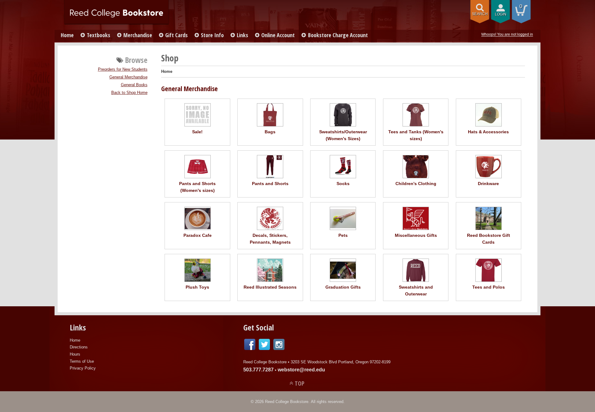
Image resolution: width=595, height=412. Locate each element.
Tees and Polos (488, 287)
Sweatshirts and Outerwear (416, 290)
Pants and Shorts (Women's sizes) (197, 187)
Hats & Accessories (488, 131)
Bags (270, 131)
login (500, 14)
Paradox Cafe (197, 235)
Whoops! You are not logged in (507, 34)
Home (67, 35)
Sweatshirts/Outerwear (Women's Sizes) (343, 135)
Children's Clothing (415, 183)
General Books (134, 85)
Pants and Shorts (270, 183)
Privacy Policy (83, 368)
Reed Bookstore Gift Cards (488, 239)
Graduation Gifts (343, 287)
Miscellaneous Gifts (416, 235)
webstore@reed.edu (301, 369)
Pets (343, 235)
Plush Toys (197, 287)
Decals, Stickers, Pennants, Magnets (270, 239)
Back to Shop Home (129, 93)
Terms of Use (82, 361)
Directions (79, 347)
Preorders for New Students (123, 69)
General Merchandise (128, 77)
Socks (343, 183)
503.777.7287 (258, 369)
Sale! (197, 131)
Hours (75, 354)
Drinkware (488, 183)
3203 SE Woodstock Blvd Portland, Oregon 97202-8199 (340, 362)
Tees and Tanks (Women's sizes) (415, 135)
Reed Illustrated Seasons (270, 287)
